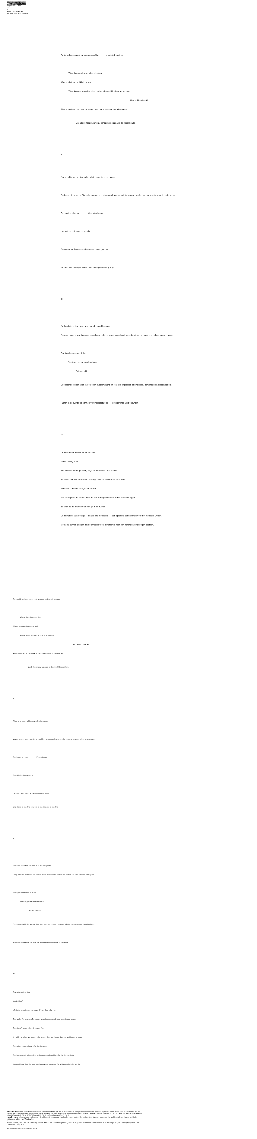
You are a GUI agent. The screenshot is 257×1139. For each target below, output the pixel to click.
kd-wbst (96, 1117)
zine (19, 6)
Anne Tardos (12, 1111)
